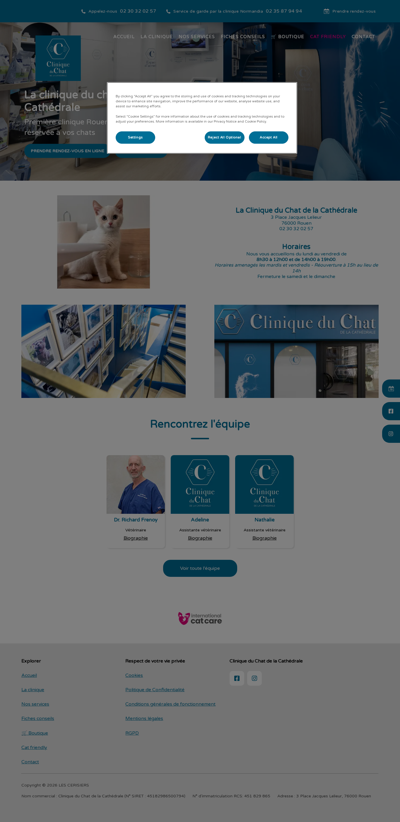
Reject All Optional (224, 137)
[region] (202, 117)
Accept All (269, 137)
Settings (135, 137)
